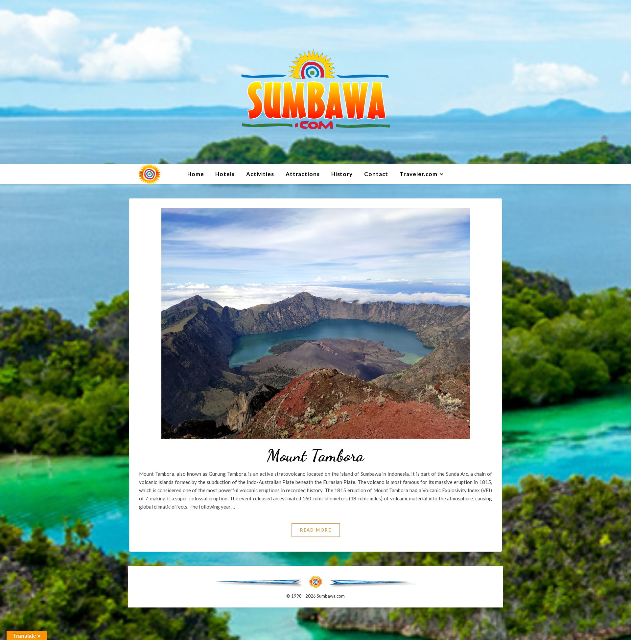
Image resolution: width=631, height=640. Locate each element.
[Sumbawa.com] (315, 82)
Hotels (224, 174)
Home (195, 174)
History (342, 174)
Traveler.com (418, 174)
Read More (315, 530)
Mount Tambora (315, 456)
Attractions (303, 174)
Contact (376, 174)
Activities (260, 174)
